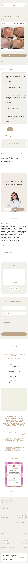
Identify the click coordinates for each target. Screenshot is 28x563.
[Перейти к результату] (12, 39)
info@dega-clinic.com (14, 366)
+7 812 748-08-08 (14, 351)
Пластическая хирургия (7, 530)
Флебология (4, 540)
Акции (25, 540)
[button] (14, 246)
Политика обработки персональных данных (10, 552)
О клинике (24, 530)
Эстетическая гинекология (8, 547)
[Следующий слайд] (16, 288)
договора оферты (7, 322)
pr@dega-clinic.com (14, 382)
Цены (25, 537)
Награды (24, 547)
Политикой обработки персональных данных (12, 319)
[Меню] (14, 5)
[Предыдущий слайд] (11, 288)
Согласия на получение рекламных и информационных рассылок (14, 450)
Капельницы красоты (6, 543)
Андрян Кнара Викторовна (14, 181)
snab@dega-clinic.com (14, 377)
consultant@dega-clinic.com (13, 371)
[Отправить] (23, 433)
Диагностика (4, 537)
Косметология (5, 533)
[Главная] (2, 5)
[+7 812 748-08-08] (25, 5)
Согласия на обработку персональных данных (15, 320)
